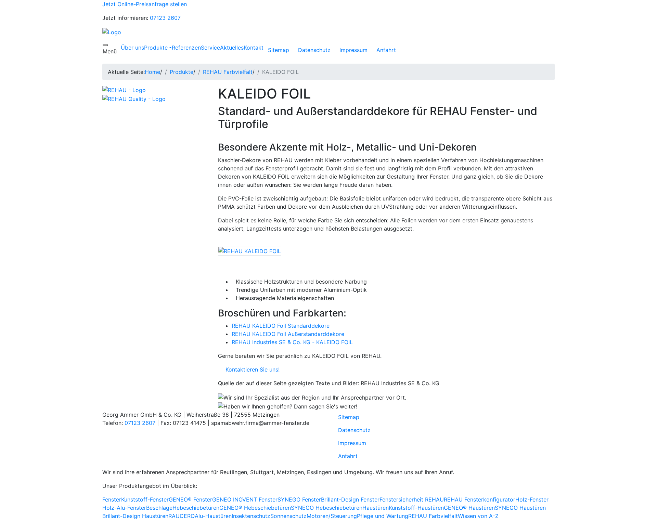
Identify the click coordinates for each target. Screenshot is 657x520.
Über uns (132, 47)
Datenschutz (314, 50)
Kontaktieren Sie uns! (251, 369)
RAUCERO (181, 515)
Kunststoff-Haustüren (416, 507)
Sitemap (278, 50)
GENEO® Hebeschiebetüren (255, 507)
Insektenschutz (251, 515)
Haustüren (375, 507)
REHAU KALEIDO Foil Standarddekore (281, 325)
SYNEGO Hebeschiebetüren (326, 507)
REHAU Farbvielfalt (228, 71)
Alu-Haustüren (213, 515)
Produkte (156, 47)
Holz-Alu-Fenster (124, 507)
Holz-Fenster (532, 499)
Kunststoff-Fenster (145, 499)
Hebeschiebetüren (195, 507)
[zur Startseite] (111, 31)
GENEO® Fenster (190, 499)
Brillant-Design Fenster (350, 499)
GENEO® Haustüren (469, 507)
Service (210, 47)
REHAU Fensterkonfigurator (479, 499)
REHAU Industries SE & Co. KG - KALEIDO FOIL (292, 342)
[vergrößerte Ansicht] (249, 250)
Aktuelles (232, 47)
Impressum (353, 50)
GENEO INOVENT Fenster (245, 499)
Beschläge (159, 507)
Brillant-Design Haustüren (135, 515)
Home (152, 71)
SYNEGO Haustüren (520, 507)
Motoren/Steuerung (332, 515)
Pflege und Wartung (382, 515)
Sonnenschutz (288, 515)
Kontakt (253, 47)
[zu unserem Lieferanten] (124, 89)
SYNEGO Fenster (299, 499)
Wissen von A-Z (478, 515)
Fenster (111, 499)
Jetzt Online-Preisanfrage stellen (144, 4)
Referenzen (186, 47)
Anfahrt (386, 50)
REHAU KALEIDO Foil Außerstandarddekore (288, 333)
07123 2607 (165, 17)
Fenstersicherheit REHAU (411, 499)
